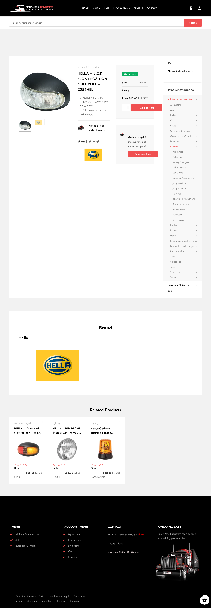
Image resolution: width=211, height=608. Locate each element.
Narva (94, 468)
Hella (16, 468)
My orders (73, 546)
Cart (70, 551)
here (141, 534)
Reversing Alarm (181, 204)
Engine (173, 225)
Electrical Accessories (183, 178)
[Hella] (93, 155)
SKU (124, 82)
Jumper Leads (179, 188)
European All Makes (178, 285)
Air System (175, 104)
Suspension (175, 261)
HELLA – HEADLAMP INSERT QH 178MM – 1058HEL (67, 431)
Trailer (173, 277)
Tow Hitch (175, 272)
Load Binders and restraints (183, 241)
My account (74, 534)
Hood (173, 235)
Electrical (174, 146)
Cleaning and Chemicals (182, 136)
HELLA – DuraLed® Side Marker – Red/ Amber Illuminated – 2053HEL (27, 431)
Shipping (74, 601)
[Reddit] (97, 141)
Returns (61, 601)
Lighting (177, 193)
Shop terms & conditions (40, 601)
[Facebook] (86, 141)
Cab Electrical (179, 167)
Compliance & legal (58, 596)
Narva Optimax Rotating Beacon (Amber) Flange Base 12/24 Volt (104, 431)
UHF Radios (178, 220)
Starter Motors (179, 209)
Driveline (174, 141)
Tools (172, 267)
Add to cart (147, 108)
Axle (172, 110)
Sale (170, 291)
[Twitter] (90, 141)
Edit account (74, 540)
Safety (173, 256)
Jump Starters (179, 183)
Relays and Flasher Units (184, 199)
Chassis (173, 125)
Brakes (173, 115)
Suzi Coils (177, 214)
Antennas (177, 157)
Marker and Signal (22, 423)
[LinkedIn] (94, 141)
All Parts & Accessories (88, 67)
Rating (125, 90)
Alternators (178, 151)
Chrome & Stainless (180, 131)
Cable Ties (178, 172)
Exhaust (173, 230)
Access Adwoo (115, 543)
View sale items (142, 154)
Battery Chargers (181, 162)
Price (125, 98)
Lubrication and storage (182, 246)
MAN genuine (177, 251)
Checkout (73, 557)
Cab (172, 120)
